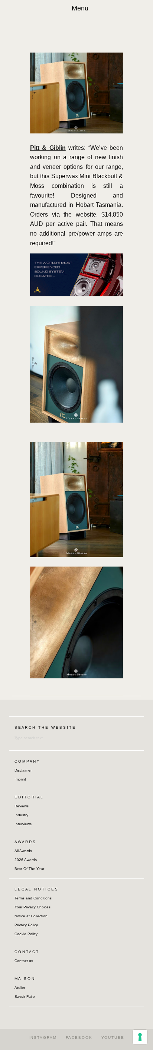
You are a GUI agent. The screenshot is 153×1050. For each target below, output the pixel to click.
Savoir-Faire (24, 996)
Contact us (23, 961)
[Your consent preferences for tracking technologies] (140, 1037)
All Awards (23, 851)
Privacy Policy (26, 925)
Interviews (23, 824)
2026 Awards (25, 860)
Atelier (19, 988)
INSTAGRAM (43, 1037)
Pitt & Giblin (48, 148)
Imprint (20, 779)
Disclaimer (23, 770)
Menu (80, 8)
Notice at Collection (31, 916)
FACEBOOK (79, 1037)
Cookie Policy (26, 934)
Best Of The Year (29, 869)
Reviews (21, 806)
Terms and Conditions (33, 898)
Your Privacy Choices (32, 907)
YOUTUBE (112, 1037)
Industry (21, 815)
